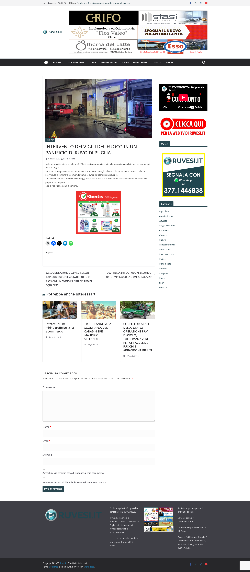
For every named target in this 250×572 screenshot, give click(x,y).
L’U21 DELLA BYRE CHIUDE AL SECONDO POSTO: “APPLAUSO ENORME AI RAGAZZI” (128, 275)
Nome (47, 426)
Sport (161, 282)
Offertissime (140, 62)
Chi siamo (57, 62)
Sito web (47, 454)
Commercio (164, 230)
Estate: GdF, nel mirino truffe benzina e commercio (59, 327)
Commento (50, 387)
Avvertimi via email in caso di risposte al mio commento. (73, 473)
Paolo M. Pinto (69, 159)
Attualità (163, 220)
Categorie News (75, 62)
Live (94, 62)
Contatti (156, 62)
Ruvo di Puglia (109, 62)
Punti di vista (165, 263)
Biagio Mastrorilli (167, 225)
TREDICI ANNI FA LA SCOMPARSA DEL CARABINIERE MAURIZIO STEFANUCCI (97, 331)
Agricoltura (164, 211)
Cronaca (50, 140)
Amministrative (166, 216)
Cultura (162, 240)
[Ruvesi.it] (46, 62)
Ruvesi (162, 278)
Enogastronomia (167, 244)
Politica (162, 259)
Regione (163, 268)
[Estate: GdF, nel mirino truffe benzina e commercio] (60, 303)
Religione (163, 273)
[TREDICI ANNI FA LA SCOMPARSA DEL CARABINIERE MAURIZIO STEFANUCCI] (98, 303)
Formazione (165, 249)
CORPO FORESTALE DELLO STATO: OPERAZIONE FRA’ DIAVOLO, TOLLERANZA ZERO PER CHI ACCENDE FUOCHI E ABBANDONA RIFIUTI (137, 337)
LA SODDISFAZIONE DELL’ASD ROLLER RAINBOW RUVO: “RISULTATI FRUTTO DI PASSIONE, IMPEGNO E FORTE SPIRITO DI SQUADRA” (69, 279)
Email (46, 440)
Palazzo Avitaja (166, 254)
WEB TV (169, 62)
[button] (86, 63)
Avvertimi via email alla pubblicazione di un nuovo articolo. (75, 482)
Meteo (125, 62)
